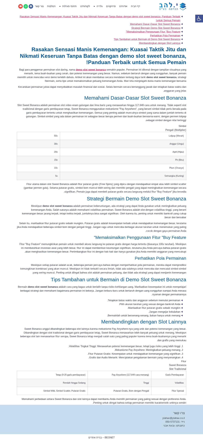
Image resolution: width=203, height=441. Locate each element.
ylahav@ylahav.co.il (173, 418)
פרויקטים (111, 6)
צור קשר (39, 6)
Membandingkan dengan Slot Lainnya (159, 43)
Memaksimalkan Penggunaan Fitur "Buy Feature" (153, 31)
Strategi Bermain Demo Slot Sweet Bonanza (155, 28)
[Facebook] (31, 6)
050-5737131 (172, 421)
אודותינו (123, 6)
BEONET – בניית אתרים (101, 437)
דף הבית (135, 6)
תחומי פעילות (69, 6)
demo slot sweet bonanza (91, 69)
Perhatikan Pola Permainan (165, 35)
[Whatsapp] (25, 6)
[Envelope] (20, 6)
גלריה (100, 6)
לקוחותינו (85, 6)
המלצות (51, 6)
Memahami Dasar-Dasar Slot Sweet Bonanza (155, 24)
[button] (199, 18)
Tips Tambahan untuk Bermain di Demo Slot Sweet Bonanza (147, 39)
